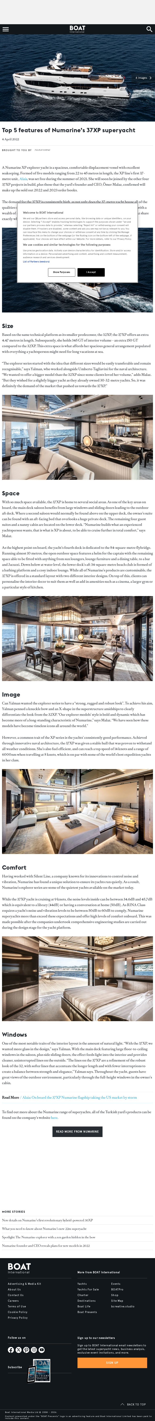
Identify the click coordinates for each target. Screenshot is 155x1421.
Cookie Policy (17, 1312)
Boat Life (84, 1306)
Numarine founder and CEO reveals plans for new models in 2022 (46, 1246)
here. (54, 1117)
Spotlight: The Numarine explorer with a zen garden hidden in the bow (48, 1237)
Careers (13, 1301)
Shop (114, 1295)
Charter (83, 1295)
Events (115, 1284)
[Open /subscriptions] (35, 1371)
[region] (77, 243)
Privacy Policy (18, 1317)
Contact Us (16, 1295)
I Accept (91, 272)
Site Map (117, 1301)
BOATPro (117, 1289)
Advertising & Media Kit (24, 1284)
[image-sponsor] (42, 153)
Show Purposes (61, 272)
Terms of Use (17, 1306)
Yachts (82, 1284)
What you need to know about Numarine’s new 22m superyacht (44, 1229)
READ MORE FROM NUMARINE (77, 1131)
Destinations (87, 1301)
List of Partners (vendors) (36, 261)
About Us (14, 1289)
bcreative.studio (123, 1306)
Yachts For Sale (88, 1289)
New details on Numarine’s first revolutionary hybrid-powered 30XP (47, 1220)
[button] (143, 78)
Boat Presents (87, 1312)
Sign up (112, 1362)
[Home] (77, 29)
